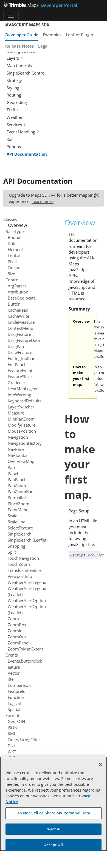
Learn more (43, 201)
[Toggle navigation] (11, 15)
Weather (14, 117)
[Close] (100, 764)
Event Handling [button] (21, 131)
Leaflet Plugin (79, 34)
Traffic (12, 109)
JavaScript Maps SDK (26, 25)
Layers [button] (13, 58)
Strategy (14, 80)
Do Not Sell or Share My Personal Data (53, 813)
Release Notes (19, 46)
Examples (52, 34)
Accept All (53, 844)
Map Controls (19, 65)
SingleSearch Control (26, 73)
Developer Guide (21, 34)
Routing (14, 95)
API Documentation (27, 154)
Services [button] (14, 124)
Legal (43, 46)
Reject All (53, 829)
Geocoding (17, 102)
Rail (10, 139)
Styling (13, 87)
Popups (14, 146)
